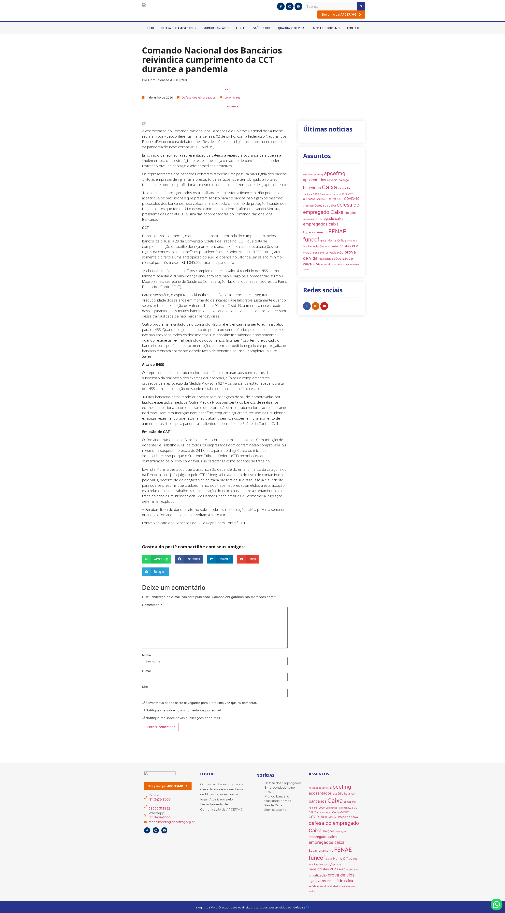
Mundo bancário (216, 28)
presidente (318, 252)
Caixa (329, 187)
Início (150, 28)
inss (349, 240)
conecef (320, 198)
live (305, 246)
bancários (312, 187)
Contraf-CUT (334, 198)
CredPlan (308, 205)
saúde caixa (343, 880)
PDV (327, 246)
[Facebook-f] (281, 6)
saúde (336, 258)
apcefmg (334, 173)
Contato (353, 28)
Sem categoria (275, 810)
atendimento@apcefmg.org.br (172, 822)
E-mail (147, 671)
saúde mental (321, 264)
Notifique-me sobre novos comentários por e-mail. (184, 710)
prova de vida (341, 875)
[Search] (361, 6)
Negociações (316, 246)
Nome (146, 655)
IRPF (355, 241)
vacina (306, 269)
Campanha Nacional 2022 (333, 194)
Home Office (336, 240)
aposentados (314, 180)
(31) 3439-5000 (160, 799)
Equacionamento (315, 232)
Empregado (308, 219)
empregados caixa (321, 224)
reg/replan (324, 258)
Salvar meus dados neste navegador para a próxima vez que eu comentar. (201, 702)
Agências (307, 174)
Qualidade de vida (291, 28)
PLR (355, 246)
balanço (344, 180)
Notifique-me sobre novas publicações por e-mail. (183, 718)
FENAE (337, 231)
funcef (311, 239)
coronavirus (232, 97)
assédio (332, 180)
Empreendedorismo (326, 28)
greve (323, 240)
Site (145, 686)
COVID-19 (351, 199)
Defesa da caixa (325, 205)
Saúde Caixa (261, 28)
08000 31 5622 (159, 808)
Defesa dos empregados (178, 28)
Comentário (152, 604)
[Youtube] (298, 6)
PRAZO (307, 252)
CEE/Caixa (309, 198)
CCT (227, 88)
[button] (156, 559)
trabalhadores (352, 264)
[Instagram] (289, 6)
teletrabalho (337, 264)
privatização (334, 252)
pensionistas (341, 246)
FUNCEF (241, 28)
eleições (350, 213)
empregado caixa (329, 218)
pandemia (231, 106)
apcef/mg (318, 174)
